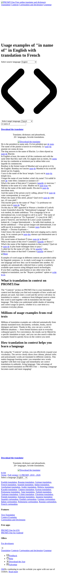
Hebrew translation (45, 487)
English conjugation (27, 499)
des (29, 234)
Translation (6, 5)
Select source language (11, 62)
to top (3, 472)
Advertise (13, 564)
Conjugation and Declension (13, 520)
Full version (13, 475)
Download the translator (12, 129)
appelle (41, 183)
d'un (46, 185)
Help (11, 558)
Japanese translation (44, 497)
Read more (13, 571)
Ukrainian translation (44, 494)
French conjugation (9, 504)
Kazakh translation (9, 489)
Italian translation (42, 484)
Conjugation (31, 5)
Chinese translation (26, 489)
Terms (3, 475)
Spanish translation (25, 484)
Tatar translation (28, 492)
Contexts (15, 5)
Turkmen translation (9, 494)
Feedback (13, 555)
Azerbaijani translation (10, 487)
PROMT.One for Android (12, 533)
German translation (43, 482)
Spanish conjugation (9, 499)
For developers (7, 543)
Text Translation (8, 515)
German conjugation (46, 499)
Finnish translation (9, 497)
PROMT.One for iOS (10, 530)
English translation (9, 482)
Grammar (47, 5)
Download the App (17, 561)
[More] (4, 254)
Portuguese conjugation (28, 502)
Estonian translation (26, 497)
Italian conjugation (9, 502)
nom (52, 144)
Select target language (11, 121)
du (50, 146)
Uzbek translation (26, 494)
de (48, 144)
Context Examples (9, 517)
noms (54, 159)
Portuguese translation (10, 492)
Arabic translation (28, 487)
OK (2, 569)
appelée (39, 249)
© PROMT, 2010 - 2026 (29, 475)
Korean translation (43, 489)
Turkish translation (43, 492)
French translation (8, 484)
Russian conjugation (47, 502)
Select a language (8, 477)
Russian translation (26, 482)
